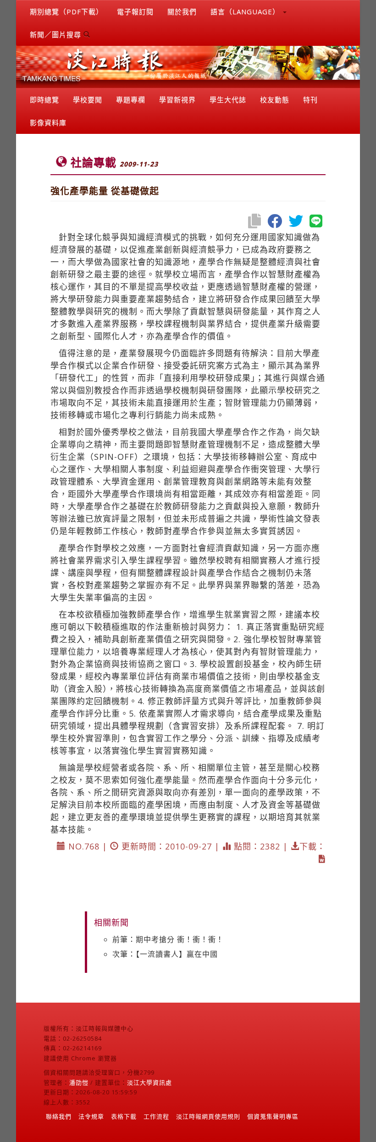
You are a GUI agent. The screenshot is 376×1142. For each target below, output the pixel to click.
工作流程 (156, 1116)
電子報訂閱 (135, 11)
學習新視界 (177, 99)
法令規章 (91, 1116)
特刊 (310, 99)
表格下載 (124, 1116)
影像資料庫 (48, 122)
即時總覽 (44, 99)
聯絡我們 (59, 1116)
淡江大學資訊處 (149, 1082)
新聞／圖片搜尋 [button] (56, 34)
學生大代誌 (228, 99)
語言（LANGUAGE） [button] (246, 11)
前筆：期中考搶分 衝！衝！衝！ (168, 939)
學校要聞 (87, 99)
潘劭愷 (78, 1082)
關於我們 (182, 11)
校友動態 (274, 99)
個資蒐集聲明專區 (273, 1116)
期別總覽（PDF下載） (66, 11)
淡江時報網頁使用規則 (208, 1116)
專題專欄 (130, 99)
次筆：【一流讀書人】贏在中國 (165, 954)
